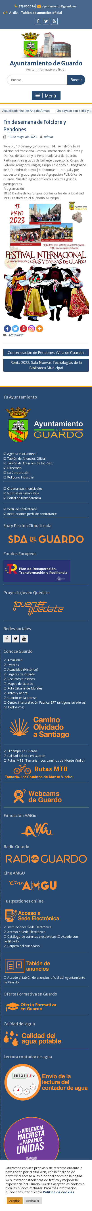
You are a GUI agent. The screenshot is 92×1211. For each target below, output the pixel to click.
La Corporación (18, 472)
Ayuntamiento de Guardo (46, 63)
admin (48, 137)
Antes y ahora (17, 693)
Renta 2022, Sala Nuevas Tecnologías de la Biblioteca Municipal (46, 365)
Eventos (13, 665)
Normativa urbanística (23, 493)
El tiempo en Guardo (22, 751)
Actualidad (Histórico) (22, 669)
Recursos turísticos (21, 679)
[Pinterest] (23, 328)
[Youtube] (54, 21)
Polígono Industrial (20, 477)
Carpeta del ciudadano (23, 946)
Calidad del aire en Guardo (26, 756)
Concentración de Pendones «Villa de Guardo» (46, 352)
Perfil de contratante (22, 509)
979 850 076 (27, 6)
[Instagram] (31, 328)
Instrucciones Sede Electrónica (29, 927)
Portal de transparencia (24, 498)
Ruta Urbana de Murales (24, 688)
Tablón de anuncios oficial (41, 13)
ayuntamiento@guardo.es (59, 6)
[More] (39, 328)
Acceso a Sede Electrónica (26, 932)
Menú (50, 95)
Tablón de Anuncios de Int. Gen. (30, 463)
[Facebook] (38, 21)
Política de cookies (58, 1192)
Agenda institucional (21, 454)
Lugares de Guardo (21, 674)
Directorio (14, 468)
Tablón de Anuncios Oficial (26, 458)
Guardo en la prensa (22, 698)
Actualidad (15, 335)
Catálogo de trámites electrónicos (31, 936)
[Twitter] (46, 21)
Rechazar (32, 1201)
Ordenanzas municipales (24, 488)
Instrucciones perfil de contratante (32, 514)
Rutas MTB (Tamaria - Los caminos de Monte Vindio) (46, 760)
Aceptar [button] (14, 1201)
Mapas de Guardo (20, 683)
